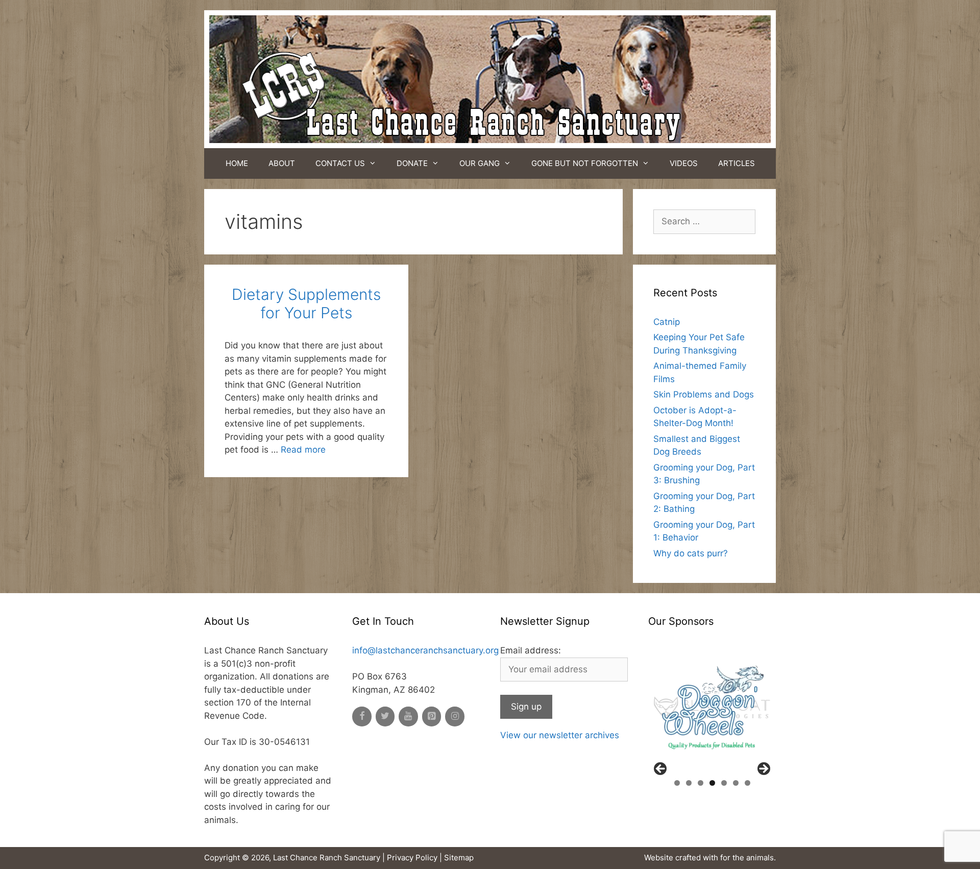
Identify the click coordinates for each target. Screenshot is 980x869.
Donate (412, 163)
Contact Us (340, 163)
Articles (736, 163)
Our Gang (479, 163)
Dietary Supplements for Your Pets (306, 303)
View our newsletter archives (559, 735)
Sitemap (459, 857)
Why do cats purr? (690, 553)
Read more (303, 449)
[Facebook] (362, 716)
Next (763, 769)
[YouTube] (408, 716)
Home (237, 163)
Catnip (666, 322)
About (281, 163)
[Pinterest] (432, 716)
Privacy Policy (412, 857)
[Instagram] (454, 716)
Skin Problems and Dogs (703, 394)
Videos (684, 163)
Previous (661, 769)
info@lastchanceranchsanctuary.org (425, 650)
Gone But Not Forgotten (584, 163)
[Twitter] (385, 716)
